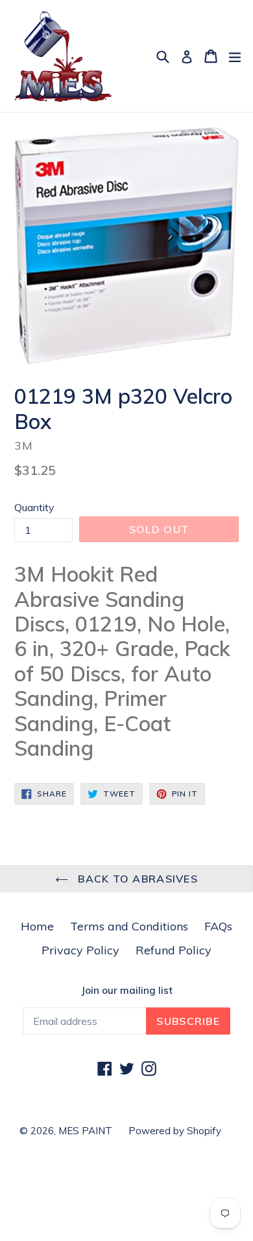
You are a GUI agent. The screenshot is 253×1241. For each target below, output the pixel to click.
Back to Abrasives (136, 878)
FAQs (218, 926)
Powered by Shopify (174, 1131)
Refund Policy (173, 950)
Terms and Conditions (129, 926)
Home (37, 926)
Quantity (34, 507)
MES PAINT (85, 1131)
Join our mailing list (127, 990)
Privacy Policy (80, 950)
